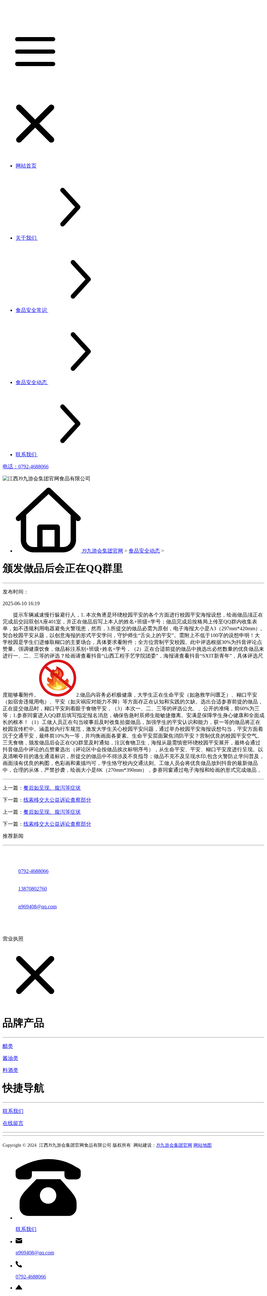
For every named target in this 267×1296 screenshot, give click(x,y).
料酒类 (10, 1070)
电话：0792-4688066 (26, 466)
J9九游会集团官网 (102, 551)
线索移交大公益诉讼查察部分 (57, 800)
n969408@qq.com (37, 906)
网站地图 (202, 1145)
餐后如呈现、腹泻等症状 (52, 788)
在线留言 (13, 1123)
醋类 (8, 1046)
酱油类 (10, 1058)
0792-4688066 (33, 871)
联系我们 (13, 1111)
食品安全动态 (144, 551)
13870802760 (32, 888)
